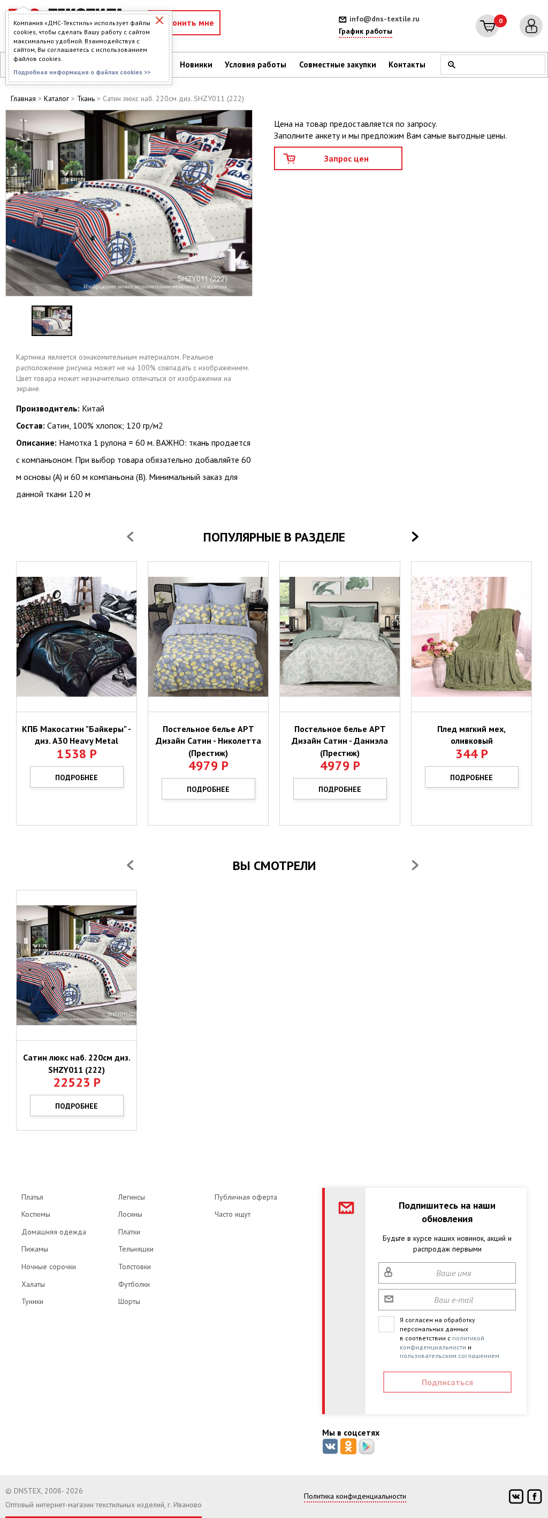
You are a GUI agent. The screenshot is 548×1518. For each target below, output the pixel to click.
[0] (487, 25)
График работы (365, 31)
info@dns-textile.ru (384, 19)
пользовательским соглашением (449, 1356)
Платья (32, 1197)
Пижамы (34, 1249)
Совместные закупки (337, 64)
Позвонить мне (184, 22)
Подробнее (76, 777)
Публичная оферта (246, 1197)
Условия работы (255, 64)
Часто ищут (232, 1214)
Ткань (86, 98)
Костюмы (35, 1214)
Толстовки (134, 1266)
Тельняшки (136, 1249)
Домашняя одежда (53, 1232)
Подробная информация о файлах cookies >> (81, 72)
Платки (129, 1232)
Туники (32, 1301)
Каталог (56, 98)
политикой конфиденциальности (442, 1342)
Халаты (33, 1284)
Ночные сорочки (48, 1266)
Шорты (129, 1301)
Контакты (407, 64)
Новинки (196, 64)
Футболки (134, 1284)
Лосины (130, 1214)
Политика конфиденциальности (355, 1496)
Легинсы (131, 1197)
